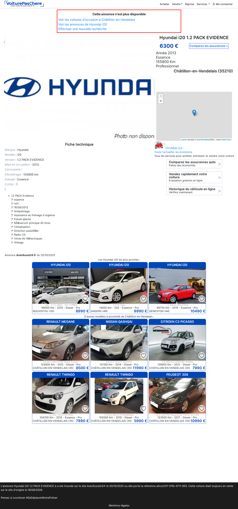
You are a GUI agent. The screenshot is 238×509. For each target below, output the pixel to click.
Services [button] (202, 4)
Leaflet (183, 139)
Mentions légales (119, 505)
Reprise (189, 4)
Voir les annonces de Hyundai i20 (82, 24)
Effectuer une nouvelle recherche (82, 29)
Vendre (176, 4)
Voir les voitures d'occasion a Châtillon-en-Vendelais (96, 20)
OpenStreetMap (203, 139)
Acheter (164, 4)
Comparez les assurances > (209, 46)
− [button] (161, 101)
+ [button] (161, 96)
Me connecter (224, 4)
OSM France (226, 139)
